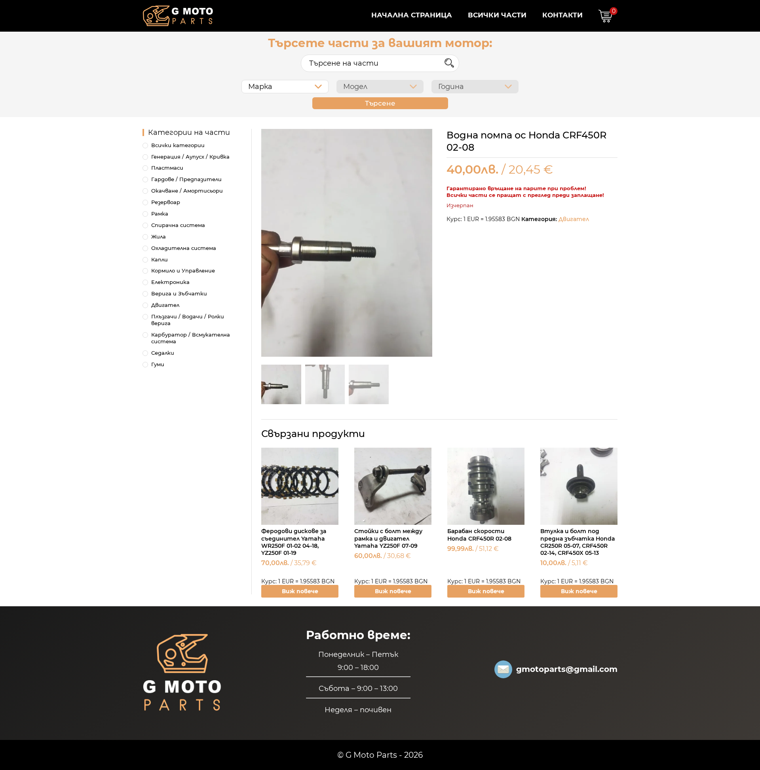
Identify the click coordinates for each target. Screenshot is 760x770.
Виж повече (300, 591)
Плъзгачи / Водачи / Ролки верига (187, 319)
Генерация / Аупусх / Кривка (190, 156)
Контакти (562, 15)
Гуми (157, 364)
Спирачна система (178, 225)
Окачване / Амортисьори (187, 190)
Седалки (162, 353)
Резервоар (165, 202)
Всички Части (497, 15)
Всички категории (178, 145)
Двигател (574, 219)
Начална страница (411, 15)
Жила (158, 236)
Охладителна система (183, 248)
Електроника (170, 282)
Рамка (159, 213)
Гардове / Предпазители (186, 179)
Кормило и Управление (183, 270)
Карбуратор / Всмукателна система (190, 337)
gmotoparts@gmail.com (567, 669)
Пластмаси (167, 168)
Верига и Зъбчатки (179, 293)
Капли (159, 259)
